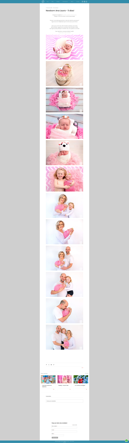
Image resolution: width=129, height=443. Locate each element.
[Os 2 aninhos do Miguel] (81, 379)
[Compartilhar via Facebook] (46, 364)
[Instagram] (84, 1)
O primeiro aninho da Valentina (47, 386)
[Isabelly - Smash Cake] (64, 379)
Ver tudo (86, 373)
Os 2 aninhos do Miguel (80, 385)
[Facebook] (82, 1)
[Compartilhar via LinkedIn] (51, 364)
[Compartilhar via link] (53, 364)
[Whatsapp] (86, 1)
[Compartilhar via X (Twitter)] (48, 364)
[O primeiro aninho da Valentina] (48, 379)
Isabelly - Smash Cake (63, 385)
